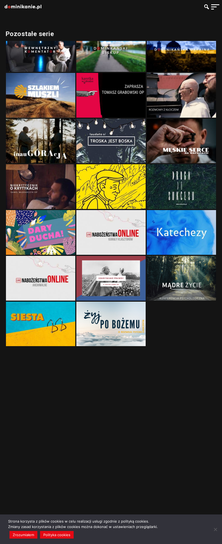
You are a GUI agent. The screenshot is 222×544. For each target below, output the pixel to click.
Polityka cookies (56, 535)
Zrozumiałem (23, 535)
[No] (215, 529)
